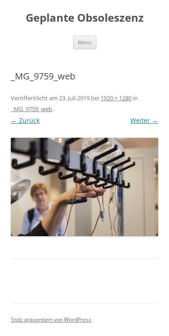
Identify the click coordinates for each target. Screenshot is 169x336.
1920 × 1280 (116, 98)
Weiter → (144, 120)
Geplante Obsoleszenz (85, 18)
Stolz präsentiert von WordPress (51, 319)
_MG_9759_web (31, 109)
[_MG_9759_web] (84, 187)
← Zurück (25, 120)
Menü (84, 42)
